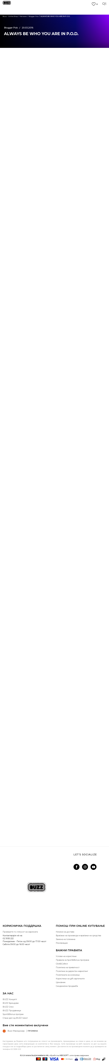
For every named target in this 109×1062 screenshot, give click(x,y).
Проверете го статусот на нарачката (20, 932)
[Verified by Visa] (76, 1059)
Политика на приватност (67, 967)
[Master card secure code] (67, 1059)
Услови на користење (66, 956)
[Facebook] (76, 867)
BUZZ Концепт (10, 999)
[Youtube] (94, 867)
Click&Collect (62, 964)
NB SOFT (64, 1055)
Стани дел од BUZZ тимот (15, 1018)
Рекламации (62, 943)
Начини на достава (65, 932)
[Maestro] (45, 1059)
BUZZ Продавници (12, 1010)
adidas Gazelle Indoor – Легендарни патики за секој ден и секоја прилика (54, 758)
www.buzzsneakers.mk (37, 1055)
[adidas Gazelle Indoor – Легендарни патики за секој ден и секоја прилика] (54, 727)
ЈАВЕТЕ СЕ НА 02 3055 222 (54, 10)
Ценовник (54, 22)
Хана (9, 494)
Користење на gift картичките (70, 978)
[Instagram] (85, 867)
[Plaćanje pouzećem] (104, 1059)
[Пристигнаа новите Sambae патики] (54, 796)
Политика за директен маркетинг (72, 971)
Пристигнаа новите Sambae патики (54, 827)
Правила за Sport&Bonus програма (72, 960)
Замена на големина (65, 939)
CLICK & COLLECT (54, 14)
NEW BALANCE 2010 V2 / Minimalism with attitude (54, 689)
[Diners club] (85, 1059)
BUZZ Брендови (11, 1003)
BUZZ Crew (8, 1007)
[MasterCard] (38, 1059)
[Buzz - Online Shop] (7, 4)
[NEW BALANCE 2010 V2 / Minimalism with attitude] (54, 659)
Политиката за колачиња (67, 975)
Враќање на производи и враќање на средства (78, 935)
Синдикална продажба (67, 986)
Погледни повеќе (54, 20)
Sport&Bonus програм (13, 1014)
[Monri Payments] (96, 1059)
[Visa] (54, 1059)
